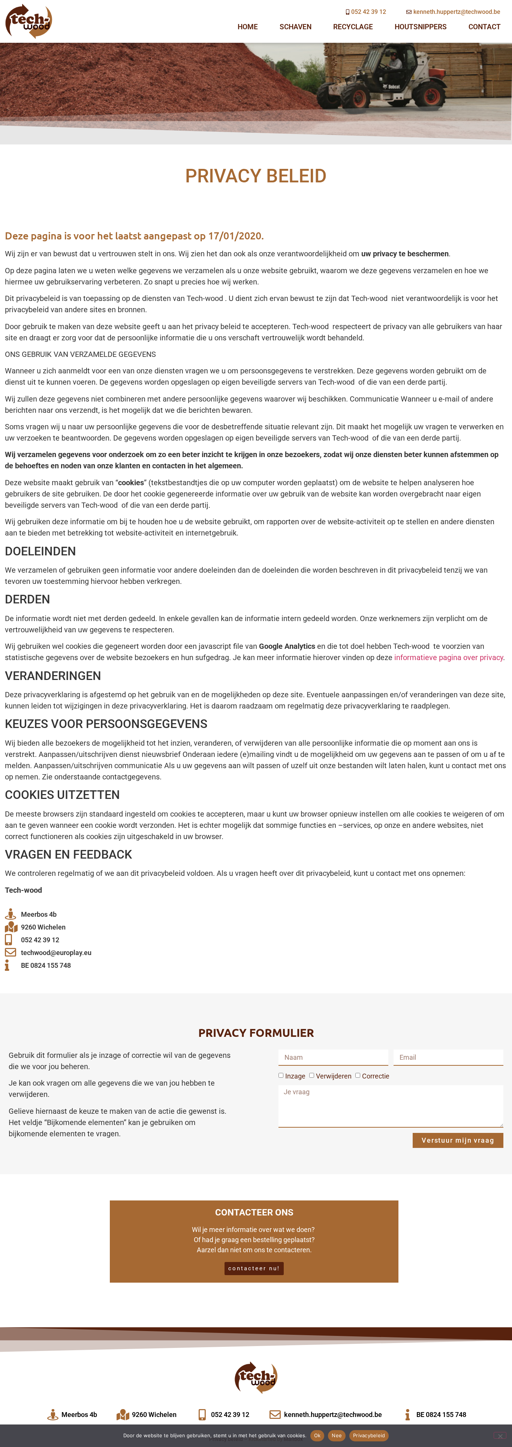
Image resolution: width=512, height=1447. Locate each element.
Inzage (295, 1076)
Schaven (295, 27)
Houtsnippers (421, 27)
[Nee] (500, 1435)
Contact (485, 27)
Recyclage (353, 27)
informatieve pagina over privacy (448, 657)
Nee (337, 1435)
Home (248, 27)
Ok (317, 1435)
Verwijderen (334, 1076)
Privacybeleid (369, 1435)
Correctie (375, 1076)
